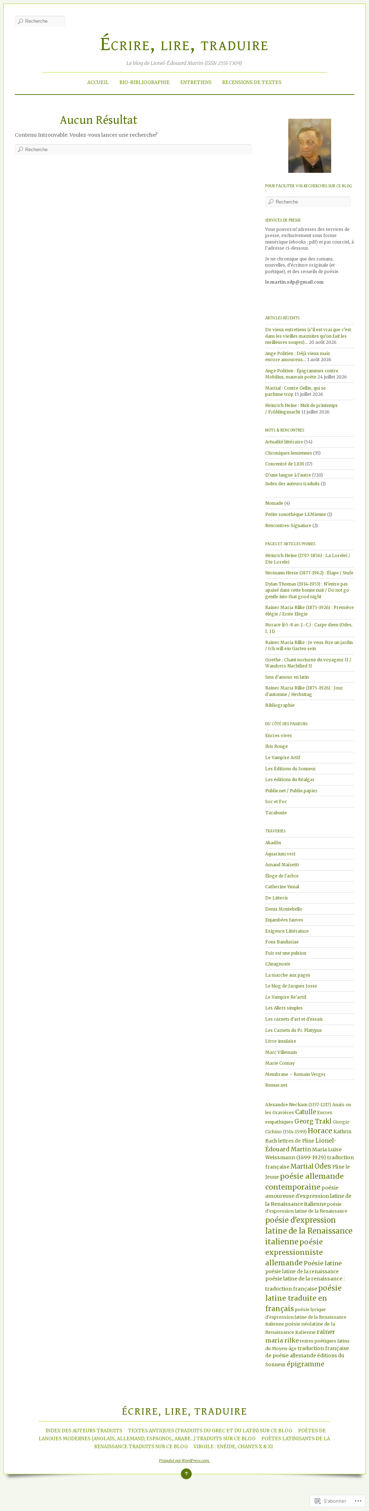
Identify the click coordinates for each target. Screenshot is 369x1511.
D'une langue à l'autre (288, 475)
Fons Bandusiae (282, 942)
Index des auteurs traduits (292, 483)
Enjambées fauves (284, 920)
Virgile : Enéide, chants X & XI (233, 1447)
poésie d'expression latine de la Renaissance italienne (308, 1231)
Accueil (98, 82)
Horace (320, 1131)
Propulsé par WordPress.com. (184, 1460)
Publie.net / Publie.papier (291, 790)
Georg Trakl (313, 1121)
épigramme (305, 1364)
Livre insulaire (280, 1041)
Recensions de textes (251, 82)
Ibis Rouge (276, 746)
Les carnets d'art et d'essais (294, 1019)
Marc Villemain (281, 1052)
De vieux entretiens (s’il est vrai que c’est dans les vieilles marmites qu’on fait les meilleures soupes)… (308, 336)
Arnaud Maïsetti (282, 864)
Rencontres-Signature (288, 525)
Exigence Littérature (287, 931)
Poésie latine (323, 1263)
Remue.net (276, 1085)
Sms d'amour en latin (287, 677)
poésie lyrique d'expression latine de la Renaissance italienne (305, 1317)
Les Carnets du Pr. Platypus (293, 1030)
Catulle (305, 1112)
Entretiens (196, 82)
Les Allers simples (284, 1008)
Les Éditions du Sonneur (290, 768)
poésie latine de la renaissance (302, 1272)
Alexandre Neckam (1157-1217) (298, 1104)
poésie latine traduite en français (303, 1298)
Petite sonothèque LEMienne (295, 514)
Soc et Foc (276, 801)
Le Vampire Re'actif (285, 997)
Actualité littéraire (284, 441)
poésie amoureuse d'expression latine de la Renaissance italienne (308, 1195)
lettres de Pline (296, 1141)
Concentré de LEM (284, 464)
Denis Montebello (283, 909)
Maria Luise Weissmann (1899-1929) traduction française (309, 1158)
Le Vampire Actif (282, 757)
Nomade (274, 503)
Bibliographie (280, 705)
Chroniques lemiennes (288, 453)
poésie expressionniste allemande (294, 1252)
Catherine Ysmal (282, 886)
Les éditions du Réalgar (290, 779)
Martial (302, 1166)
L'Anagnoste (277, 964)
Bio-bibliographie (144, 82)
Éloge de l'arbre (282, 876)
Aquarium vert (280, 854)
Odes (323, 1166)
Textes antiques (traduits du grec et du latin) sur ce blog (210, 1431)
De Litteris (276, 898)
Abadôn (273, 842)
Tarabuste (276, 812)
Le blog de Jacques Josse (291, 986)
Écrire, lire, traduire (184, 44)
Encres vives (278, 735)
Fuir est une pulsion (285, 953)
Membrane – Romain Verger (295, 1074)
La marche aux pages (287, 975)
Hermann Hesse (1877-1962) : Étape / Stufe (309, 572)
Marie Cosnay (280, 1063)
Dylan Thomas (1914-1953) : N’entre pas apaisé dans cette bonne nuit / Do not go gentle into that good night (307, 590)
